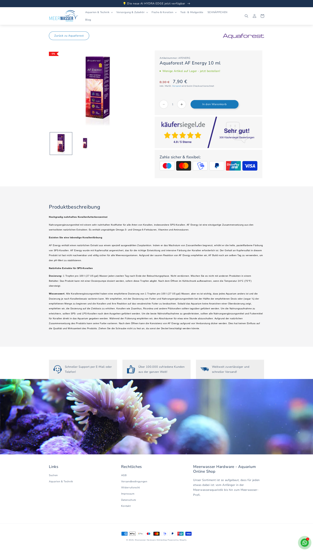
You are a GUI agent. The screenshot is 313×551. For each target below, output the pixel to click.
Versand (176, 86)
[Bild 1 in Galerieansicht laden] (61, 143)
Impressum (127, 493)
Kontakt (126, 506)
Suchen (53, 475)
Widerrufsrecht (130, 487)
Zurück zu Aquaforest (69, 36)
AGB (124, 475)
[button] (98, 12)
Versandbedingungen (134, 481)
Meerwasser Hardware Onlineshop (151, 540)
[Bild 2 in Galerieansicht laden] (85, 143)
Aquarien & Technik (61, 481)
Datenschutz (128, 500)
